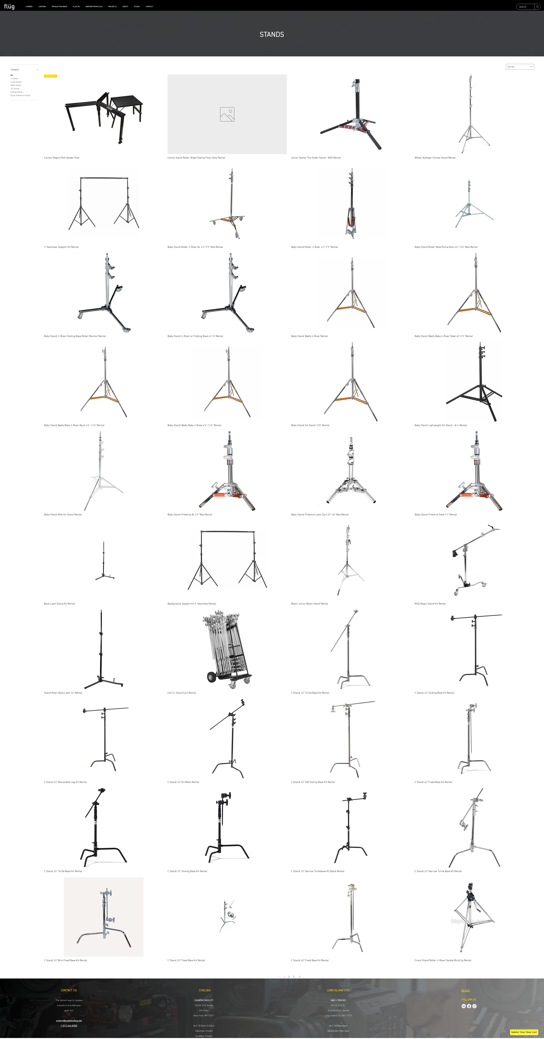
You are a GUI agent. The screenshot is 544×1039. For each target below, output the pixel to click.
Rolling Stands (17, 92)
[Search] (537, 6)
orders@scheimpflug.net (69, 1021)
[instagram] (474, 1006)
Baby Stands (16, 85)
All (12, 75)
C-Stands (14, 79)
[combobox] (520, 67)
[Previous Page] (278, 976)
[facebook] (469, 1006)
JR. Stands (15, 89)
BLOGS (466, 991)
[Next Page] (299, 976)
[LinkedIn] (464, 1006)
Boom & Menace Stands (20, 96)
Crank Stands (16, 82)
